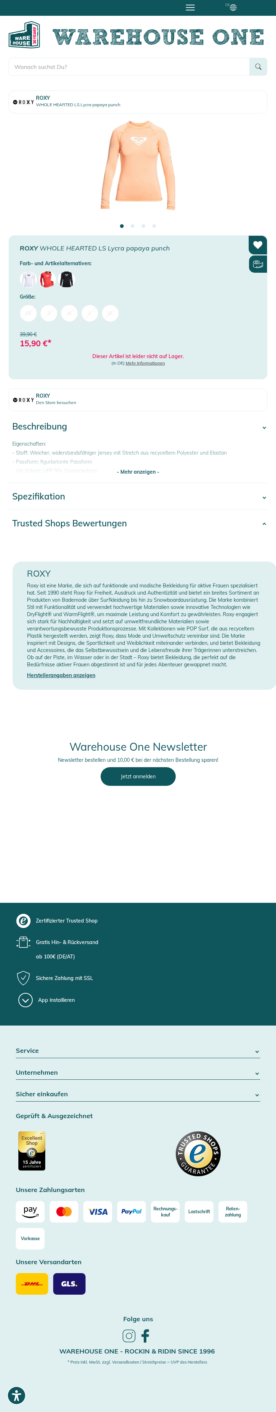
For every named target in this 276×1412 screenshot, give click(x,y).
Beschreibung (39, 426)
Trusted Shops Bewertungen (69, 523)
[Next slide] (254, 171)
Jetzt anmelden (138, 776)
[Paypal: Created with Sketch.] (131, 1212)
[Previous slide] (21, 171)
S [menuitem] (49, 313)
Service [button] (27, 1051)
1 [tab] (121, 226)
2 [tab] (132, 226)
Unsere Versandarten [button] (49, 1262)
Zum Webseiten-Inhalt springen (36, 3)
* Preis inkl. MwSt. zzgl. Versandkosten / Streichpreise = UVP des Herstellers (137, 1362)
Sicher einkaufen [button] (42, 1094)
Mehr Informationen (145, 363)
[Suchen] (258, 67)
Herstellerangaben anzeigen (61, 675)
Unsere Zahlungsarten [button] (50, 1190)
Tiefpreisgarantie (140, 7)
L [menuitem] (89, 313)
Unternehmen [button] (37, 1072)
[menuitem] (28, 279)
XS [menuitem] (28, 313)
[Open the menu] (190, 7)
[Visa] (97, 1212)
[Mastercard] (64, 1212)
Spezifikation (38, 496)
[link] (129, 1341)
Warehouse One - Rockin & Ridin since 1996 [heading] (137, 1351)
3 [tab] (143, 226)
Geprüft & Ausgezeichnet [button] (54, 1116)
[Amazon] (30, 1212)
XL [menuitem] (110, 313)
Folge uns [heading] (138, 1319)
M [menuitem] (69, 313)
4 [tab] (154, 226)
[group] (144, 921)
